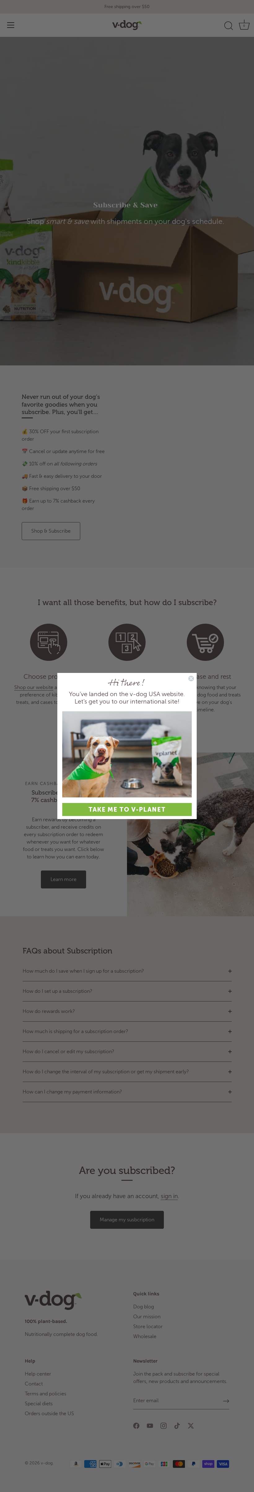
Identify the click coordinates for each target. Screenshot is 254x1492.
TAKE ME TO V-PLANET (127, 809)
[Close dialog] (191, 678)
